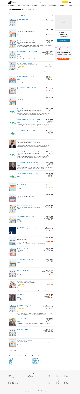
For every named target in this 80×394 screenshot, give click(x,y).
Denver (49, 383)
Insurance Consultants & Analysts (30, 110)
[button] (70, 2)
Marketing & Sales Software (13, 383)
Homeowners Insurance (36, 361)
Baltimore (49, 377)
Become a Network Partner (12, 381)
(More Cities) (55, 373)
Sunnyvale (11, 359)
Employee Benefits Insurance (33, 64)
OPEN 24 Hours (24, 15)
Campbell (10, 360)
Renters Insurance (35, 358)
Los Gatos (11, 361)
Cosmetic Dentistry (30, 306)
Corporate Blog (10, 378)
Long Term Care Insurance (40, 110)
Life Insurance (32, 42)
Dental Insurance (20, 20)
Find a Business (30, 376)
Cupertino (10, 363)
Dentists (25, 306)
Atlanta (49, 375)
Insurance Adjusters (36, 360)
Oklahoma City (66, 378)
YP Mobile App (30, 377)
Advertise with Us (11, 377)
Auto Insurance (35, 364)
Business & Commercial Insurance (34, 207)
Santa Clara (11, 358)
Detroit (57, 375)
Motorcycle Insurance (31, 88)
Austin (49, 376)
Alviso (10, 365)
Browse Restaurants (31, 381)
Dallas (49, 382)
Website (18, 32)
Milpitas (10, 362)
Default (50, 13)
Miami (65, 375)
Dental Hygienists (27, 282)
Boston (49, 378)
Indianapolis (58, 377)
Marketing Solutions (11, 382)
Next (52, 350)
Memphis (57, 383)
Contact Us (10, 376)
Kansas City (58, 378)
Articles (29, 375)
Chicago (49, 381)
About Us (9, 375)
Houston (57, 376)
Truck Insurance (35, 359)
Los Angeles (58, 381)
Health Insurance (27, 31)
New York (65, 377)
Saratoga (10, 364)
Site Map (29, 378)
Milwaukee (66, 376)
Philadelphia (66, 381)
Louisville (57, 382)
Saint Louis (66, 383)
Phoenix (65, 382)
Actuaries (34, 365)
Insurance (32, 31)
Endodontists (32, 282)
